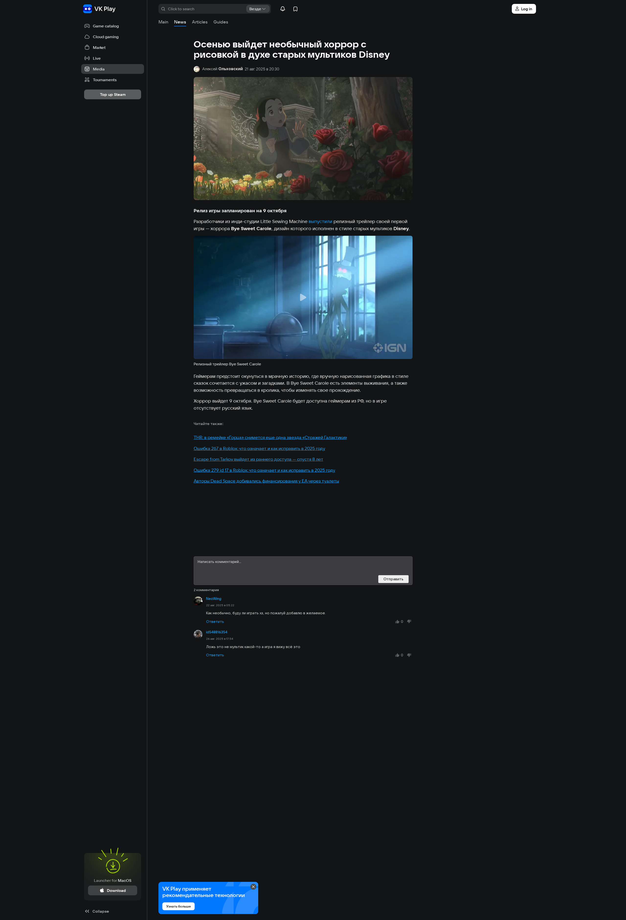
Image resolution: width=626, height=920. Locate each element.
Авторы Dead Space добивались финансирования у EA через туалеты (266, 481)
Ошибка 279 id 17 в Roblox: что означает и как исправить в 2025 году (264, 470)
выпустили (320, 221)
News (180, 22)
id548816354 (216, 632)
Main (163, 22)
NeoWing (213, 598)
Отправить (393, 579)
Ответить (215, 621)
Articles (200, 22)
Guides (220, 22)
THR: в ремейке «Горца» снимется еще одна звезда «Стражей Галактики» (270, 437)
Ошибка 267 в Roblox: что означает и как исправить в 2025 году (259, 448)
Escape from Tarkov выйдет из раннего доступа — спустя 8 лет (258, 459)
